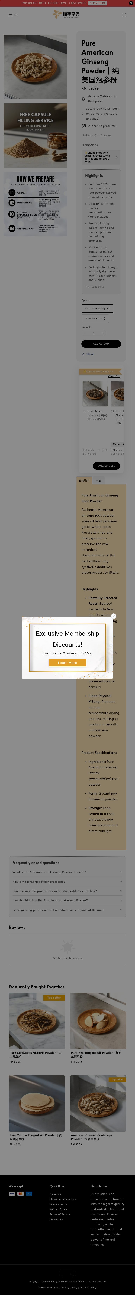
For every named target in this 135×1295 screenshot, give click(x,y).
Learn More (67, 663)
